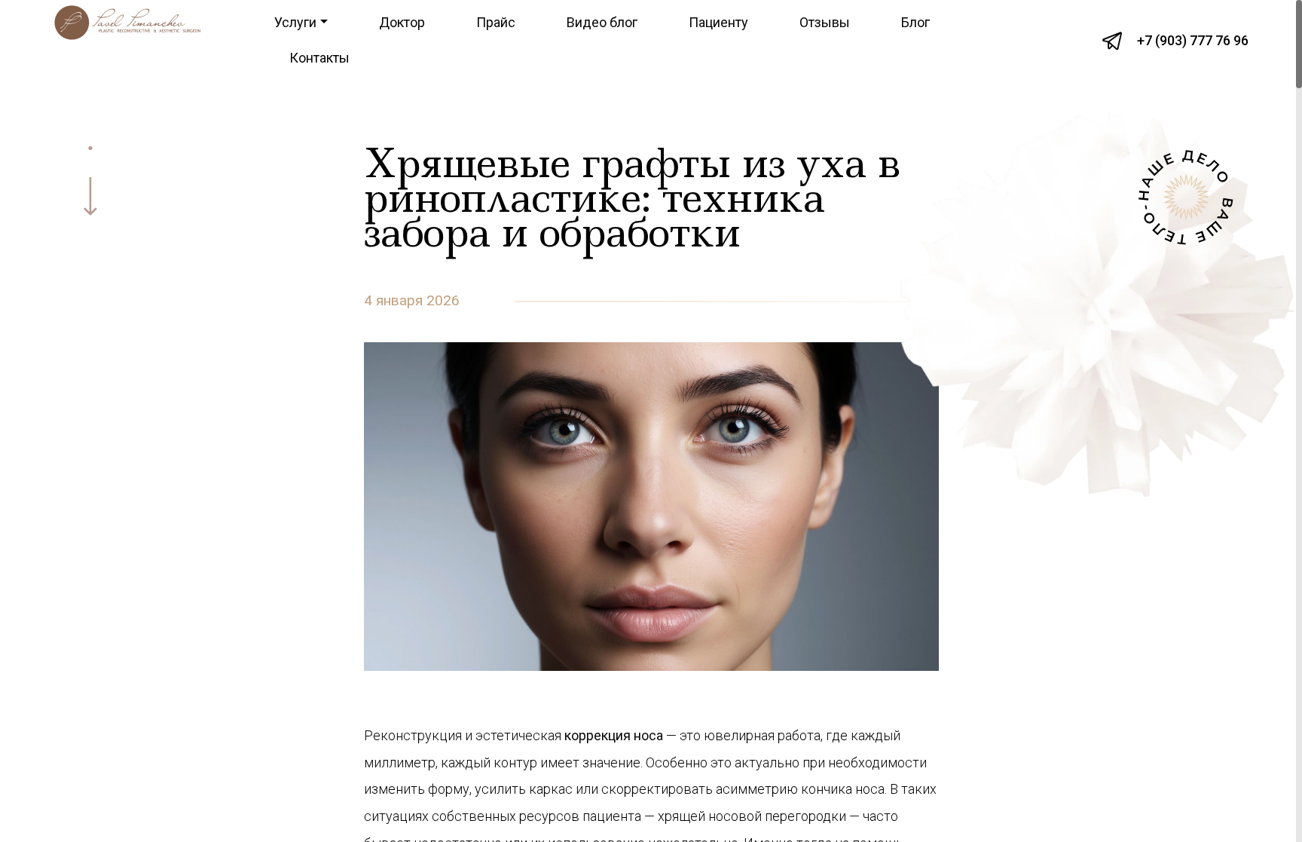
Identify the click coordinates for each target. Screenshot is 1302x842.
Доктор (402, 22)
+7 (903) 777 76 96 (1193, 40)
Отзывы (824, 22)
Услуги (295, 22)
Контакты (319, 58)
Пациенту (718, 22)
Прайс (495, 22)
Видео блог (602, 22)
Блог (915, 22)
